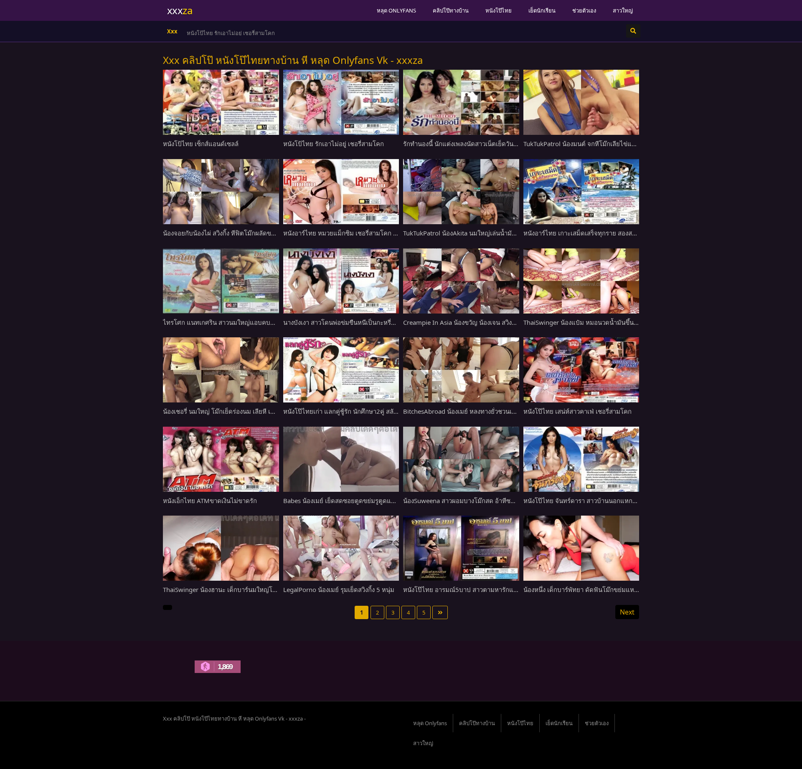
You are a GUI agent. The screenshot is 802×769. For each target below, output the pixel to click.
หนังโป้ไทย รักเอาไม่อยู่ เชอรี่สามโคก (231, 33)
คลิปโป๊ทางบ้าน (451, 10)
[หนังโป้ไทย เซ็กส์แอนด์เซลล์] (221, 102)
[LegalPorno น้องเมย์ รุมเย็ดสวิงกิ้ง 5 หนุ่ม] (341, 548)
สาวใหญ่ (623, 10)
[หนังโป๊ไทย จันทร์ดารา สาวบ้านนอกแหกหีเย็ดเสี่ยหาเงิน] (581, 459)
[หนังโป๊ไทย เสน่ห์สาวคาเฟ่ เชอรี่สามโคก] (581, 369)
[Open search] (633, 31)
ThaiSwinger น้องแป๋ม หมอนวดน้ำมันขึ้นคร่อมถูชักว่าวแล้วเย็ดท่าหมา (617, 322)
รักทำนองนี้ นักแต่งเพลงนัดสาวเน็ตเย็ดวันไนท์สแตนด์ (474, 143)
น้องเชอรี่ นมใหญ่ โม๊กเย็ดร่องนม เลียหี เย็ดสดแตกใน (234, 411)
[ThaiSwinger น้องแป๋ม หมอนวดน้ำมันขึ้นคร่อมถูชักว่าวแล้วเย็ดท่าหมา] (581, 281)
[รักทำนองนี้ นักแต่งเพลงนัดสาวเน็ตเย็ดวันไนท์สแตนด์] (461, 102)
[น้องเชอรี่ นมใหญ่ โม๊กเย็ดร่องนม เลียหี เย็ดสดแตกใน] (221, 369)
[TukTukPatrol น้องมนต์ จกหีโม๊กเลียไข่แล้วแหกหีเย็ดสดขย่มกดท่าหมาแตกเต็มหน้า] (581, 102)
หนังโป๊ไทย (498, 10)
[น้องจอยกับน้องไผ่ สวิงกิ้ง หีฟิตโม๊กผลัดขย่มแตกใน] (221, 191)
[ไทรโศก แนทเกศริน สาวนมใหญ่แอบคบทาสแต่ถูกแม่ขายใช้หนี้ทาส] (221, 281)
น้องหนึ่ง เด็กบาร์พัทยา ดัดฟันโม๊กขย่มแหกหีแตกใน (592, 589)
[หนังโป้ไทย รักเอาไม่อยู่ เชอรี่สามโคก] (341, 102)
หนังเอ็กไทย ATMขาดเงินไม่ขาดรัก (210, 500)
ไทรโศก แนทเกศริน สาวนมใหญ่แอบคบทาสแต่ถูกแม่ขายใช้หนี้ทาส (253, 322)
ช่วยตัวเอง (584, 10)
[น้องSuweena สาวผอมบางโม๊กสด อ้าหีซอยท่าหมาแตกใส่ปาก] (461, 459)
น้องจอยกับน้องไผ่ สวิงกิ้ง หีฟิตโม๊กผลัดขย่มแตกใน (230, 233)
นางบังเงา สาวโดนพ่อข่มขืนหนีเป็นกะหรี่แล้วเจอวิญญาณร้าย (364, 322)
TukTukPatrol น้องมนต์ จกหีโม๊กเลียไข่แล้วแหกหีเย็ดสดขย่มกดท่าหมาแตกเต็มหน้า (634, 143)
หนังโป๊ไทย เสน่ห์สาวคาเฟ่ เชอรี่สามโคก (577, 411)
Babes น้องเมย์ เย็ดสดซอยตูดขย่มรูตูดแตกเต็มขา (350, 500)
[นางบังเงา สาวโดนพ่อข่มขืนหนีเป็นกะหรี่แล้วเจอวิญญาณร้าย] (341, 281)
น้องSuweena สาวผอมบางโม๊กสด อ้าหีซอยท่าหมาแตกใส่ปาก (485, 500)
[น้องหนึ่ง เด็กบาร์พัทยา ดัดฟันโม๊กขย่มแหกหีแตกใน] (581, 548)
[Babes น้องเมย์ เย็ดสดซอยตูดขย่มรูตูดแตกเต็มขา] (341, 459)
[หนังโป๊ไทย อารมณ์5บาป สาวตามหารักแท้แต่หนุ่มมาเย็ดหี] (461, 548)
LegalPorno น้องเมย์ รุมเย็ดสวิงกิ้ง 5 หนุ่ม (338, 589)
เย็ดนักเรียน (542, 10)
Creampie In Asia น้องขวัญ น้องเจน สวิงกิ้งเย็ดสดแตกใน (479, 322)
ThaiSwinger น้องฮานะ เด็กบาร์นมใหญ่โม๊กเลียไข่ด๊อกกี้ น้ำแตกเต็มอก (257, 589)
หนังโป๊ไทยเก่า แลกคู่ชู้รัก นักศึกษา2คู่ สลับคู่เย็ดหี (349, 411)
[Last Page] (440, 612)
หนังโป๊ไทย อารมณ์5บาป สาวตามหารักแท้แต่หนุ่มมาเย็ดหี (481, 589)
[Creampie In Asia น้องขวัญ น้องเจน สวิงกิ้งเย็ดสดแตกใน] (461, 281)
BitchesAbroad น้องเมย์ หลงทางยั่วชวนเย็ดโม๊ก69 (470, 411)
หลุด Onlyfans (396, 10)
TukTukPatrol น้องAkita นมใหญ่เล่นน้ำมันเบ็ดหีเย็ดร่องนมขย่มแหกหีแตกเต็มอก (510, 233)
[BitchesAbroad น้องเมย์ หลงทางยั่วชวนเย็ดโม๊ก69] (461, 369)
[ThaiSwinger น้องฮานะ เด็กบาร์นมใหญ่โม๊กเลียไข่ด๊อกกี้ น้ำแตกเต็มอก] (221, 548)
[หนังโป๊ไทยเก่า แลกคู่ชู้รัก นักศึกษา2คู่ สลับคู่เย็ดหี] (341, 369)
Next (627, 612)
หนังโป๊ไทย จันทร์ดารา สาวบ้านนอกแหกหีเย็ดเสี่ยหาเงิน (598, 500)
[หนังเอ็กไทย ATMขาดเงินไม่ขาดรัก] (221, 459)
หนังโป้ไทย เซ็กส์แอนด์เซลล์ (201, 143)
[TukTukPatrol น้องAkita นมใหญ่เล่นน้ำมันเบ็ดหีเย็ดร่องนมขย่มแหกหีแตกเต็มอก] (461, 191)
